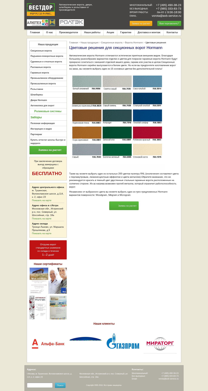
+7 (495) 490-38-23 (168, 5)
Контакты (172, 32)
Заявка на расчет (141, 23)
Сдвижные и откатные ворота (46, 61)
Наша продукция (48, 44)
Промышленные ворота (43, 83)
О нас (49, 32)
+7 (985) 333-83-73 (168, 8)
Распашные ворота (41, 67)
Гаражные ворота (40, 72)
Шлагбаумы (37, 94)
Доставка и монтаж (149, 32)
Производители (68, 32)
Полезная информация (43, 123)
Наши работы (92, 32)
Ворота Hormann (134, 42)
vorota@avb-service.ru (166, 15)
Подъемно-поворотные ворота (47, 56)
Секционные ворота (41, 50)
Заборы (36, 117)
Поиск (60, 385)
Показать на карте (41, 200)
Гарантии (125, 32)
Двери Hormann (39, 100)
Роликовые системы (47, 111)
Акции (110, 32)
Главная (35, 32)
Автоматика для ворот (42, 105)
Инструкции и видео (41, 129)
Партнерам (36, 134)
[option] (48, 344)
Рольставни (37, 89)
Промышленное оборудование (47, 78)
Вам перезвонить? (169, 23)
